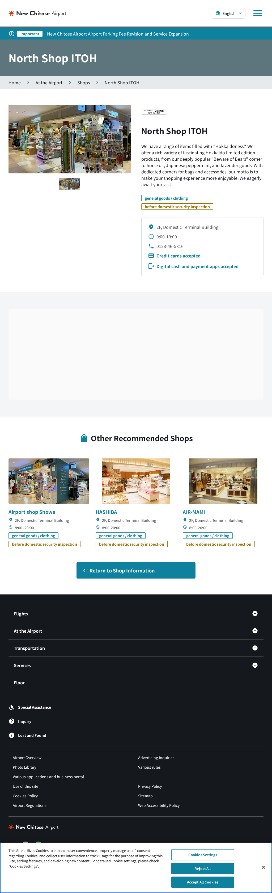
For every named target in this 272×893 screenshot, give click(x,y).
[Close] (263, 867)
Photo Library (24, 767)
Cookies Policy (25, 795)
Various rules (149, 767)
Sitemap (145, 795)
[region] (136, 868)
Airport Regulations (29, 805)
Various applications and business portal (48, 776)
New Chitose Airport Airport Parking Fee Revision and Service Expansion (118, 33)
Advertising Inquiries (156, 757)
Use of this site (25, 786)
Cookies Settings (202, 854)
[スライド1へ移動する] (69, 184)
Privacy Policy (150, 786)
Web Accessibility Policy (159, 805)
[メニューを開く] (258, 13)
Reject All (202, 868)
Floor (19, 682)
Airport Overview (27, 757)
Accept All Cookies (202, 882)
